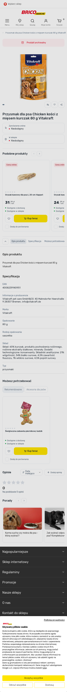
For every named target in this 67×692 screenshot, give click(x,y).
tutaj (45, 668)
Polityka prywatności (54, 620)
